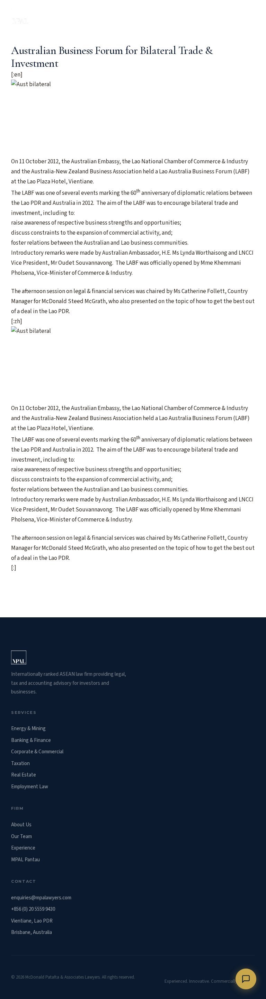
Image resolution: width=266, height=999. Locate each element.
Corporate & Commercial (37, 751)
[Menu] (248, 16)
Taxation (20, 763)
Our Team (21, 836)
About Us (21, 824)
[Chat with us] (246, 979)
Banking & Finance (31, 740)
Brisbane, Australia (31, 932)
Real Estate (23, 775)
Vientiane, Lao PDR (32, 921)
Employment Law (29, 786)
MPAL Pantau (25, 859)
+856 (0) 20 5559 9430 (33, 909)
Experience (23, 848)
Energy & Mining (28, 728)
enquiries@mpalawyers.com (41, 897)
